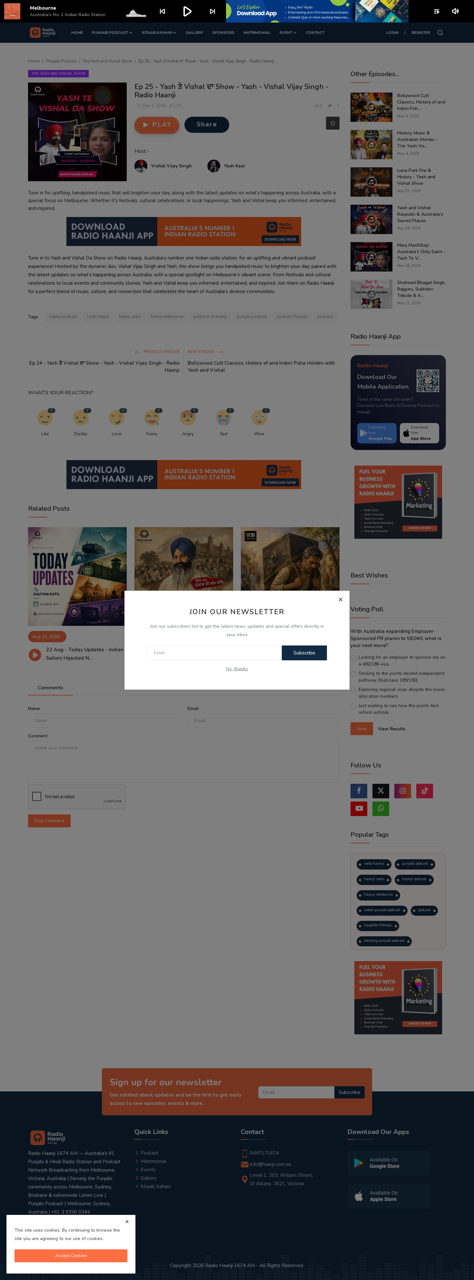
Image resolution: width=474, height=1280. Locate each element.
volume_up (455, 11)
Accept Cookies (71, 1256)
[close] (127, 1221)
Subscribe (304, 652)
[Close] (340, 599)
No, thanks (237, 669)
